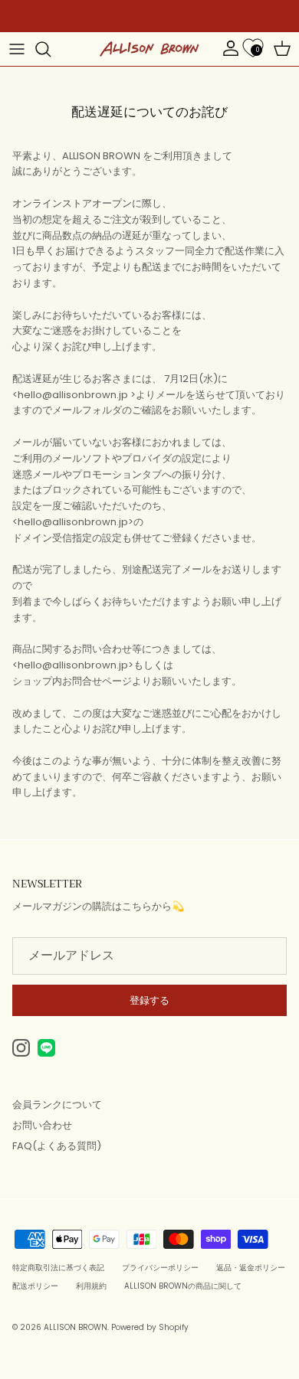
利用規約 (91, 1286)
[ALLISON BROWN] (149, 49)
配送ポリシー (35, 1286)
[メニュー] (17, 49)
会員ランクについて (57, 1104)
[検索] (50, 49)
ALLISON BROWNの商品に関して (183, 1286)
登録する (149, 1000)
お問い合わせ (42, 1125)
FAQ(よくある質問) (56, 1146)
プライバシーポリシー (160, 1267)
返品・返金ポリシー (250, 1267)
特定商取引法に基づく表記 (58, 1267)
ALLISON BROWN (75, 1327)
